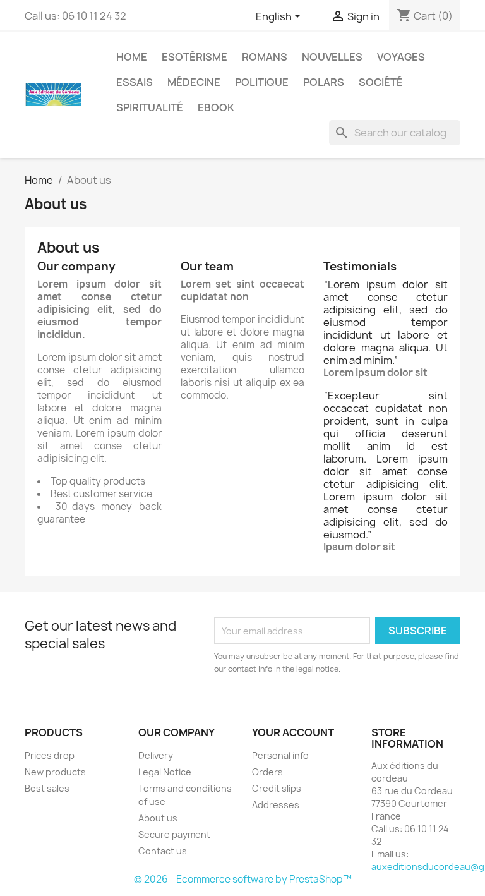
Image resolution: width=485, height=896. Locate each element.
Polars (323, 82)
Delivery (155, 755)
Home (131, 57)
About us (157, 818)
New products (55, 772)
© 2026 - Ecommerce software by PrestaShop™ (243, 879)
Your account (293, 732)
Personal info (280, 755)
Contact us (162, 851)
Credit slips (276, 788)
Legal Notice (164, 772)
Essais (134, 82)
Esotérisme (194, 57)
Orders (267, 772)
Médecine (193, 82)
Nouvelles (332, 57)
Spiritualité (149, 107)
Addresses (275, 805)
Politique (262, 82)
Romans (264, 57)
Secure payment (174, 834)
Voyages (401, 57)
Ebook (216, 107)
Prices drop (50, 755)
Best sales (47, 788)
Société (381, 82)
